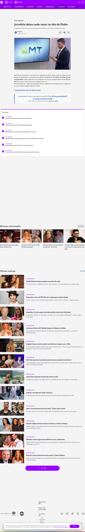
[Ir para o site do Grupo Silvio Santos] (9, 514)
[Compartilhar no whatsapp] (60, 32)
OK (74, 526)
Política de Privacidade (61, 527)
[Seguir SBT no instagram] (67, 513)
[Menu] (83, 2)
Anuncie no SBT (42, 502)
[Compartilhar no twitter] (69, 32)
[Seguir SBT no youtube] (83, 513)
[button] (10, 241)
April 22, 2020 (53, 101)
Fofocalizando (18, 20)
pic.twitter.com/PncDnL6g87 (42, 99)
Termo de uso (41, 514)
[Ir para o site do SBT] (22, 514)
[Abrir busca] (79, 2)
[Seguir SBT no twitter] (77, 513)
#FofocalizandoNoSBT (59, 96)
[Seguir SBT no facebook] (62, 513)
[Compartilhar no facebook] (64, 32)
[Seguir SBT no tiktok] (72, 513)
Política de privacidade (42, 508)
